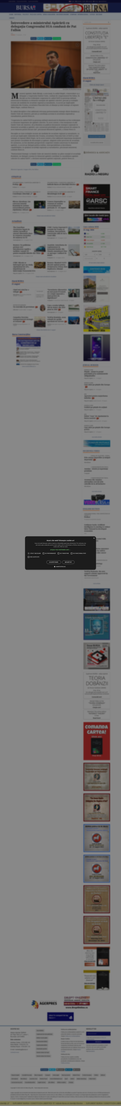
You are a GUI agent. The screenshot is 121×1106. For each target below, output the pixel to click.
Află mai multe (64, 547)
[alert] (60, 553)
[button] (60, 550)
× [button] (94, 538)
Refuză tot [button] (68, 562)
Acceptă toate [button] (53, 562)
